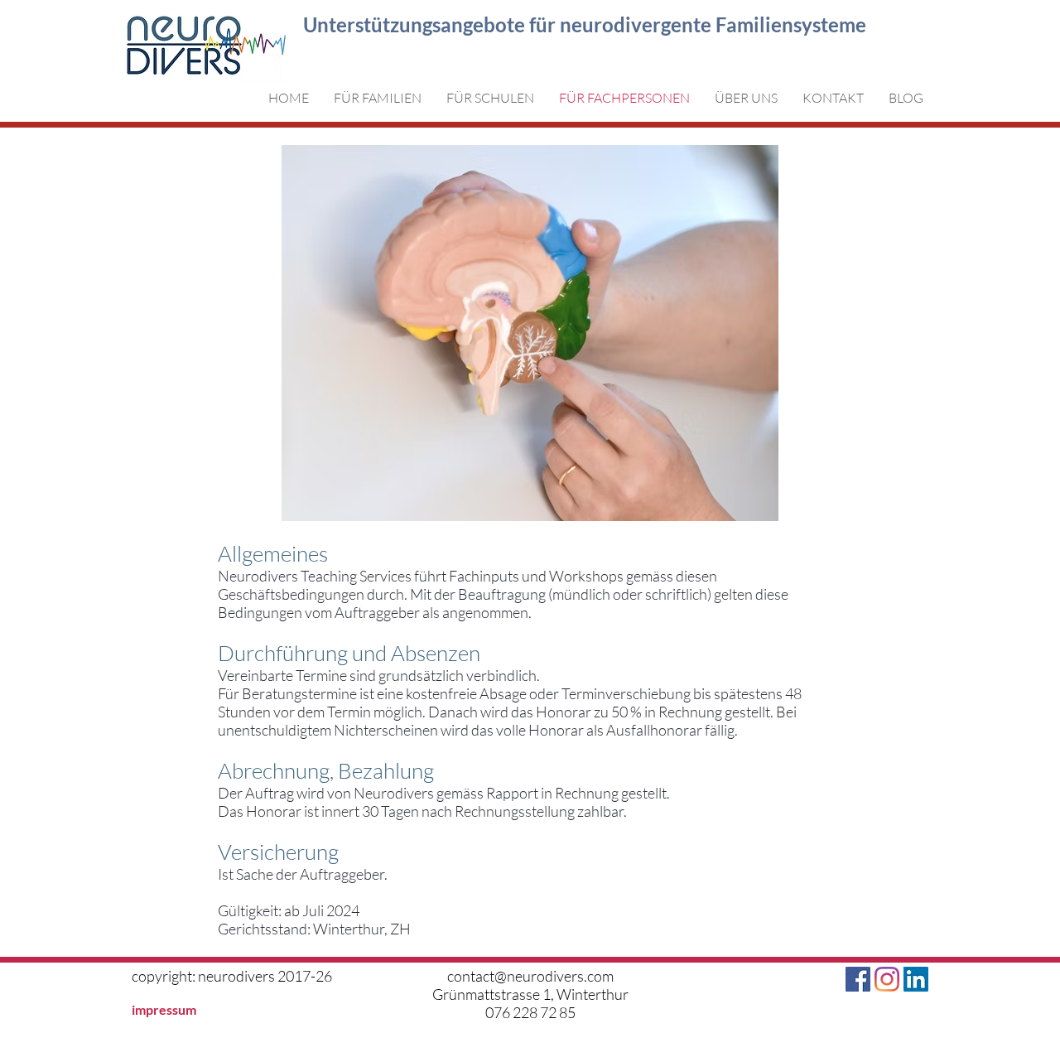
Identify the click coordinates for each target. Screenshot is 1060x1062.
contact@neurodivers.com (530, 976)
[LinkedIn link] (915, 979)
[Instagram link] (886, 979)
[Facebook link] (858, 979)
